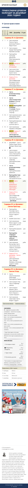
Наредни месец (19, 303)
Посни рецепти (6, 447)
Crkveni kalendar (10, 485)
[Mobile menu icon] (25, 4)
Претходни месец (8, 303)
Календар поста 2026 (8, 449)
